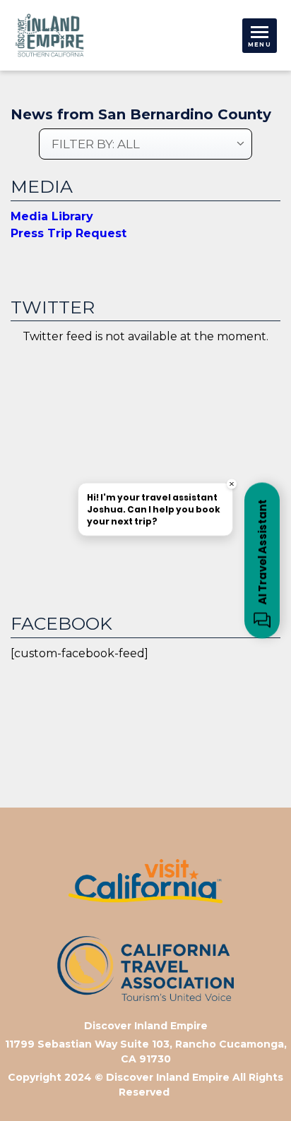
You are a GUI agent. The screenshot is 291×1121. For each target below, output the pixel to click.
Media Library (52, 216)
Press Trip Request (68, 233)
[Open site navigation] (259, 35)
